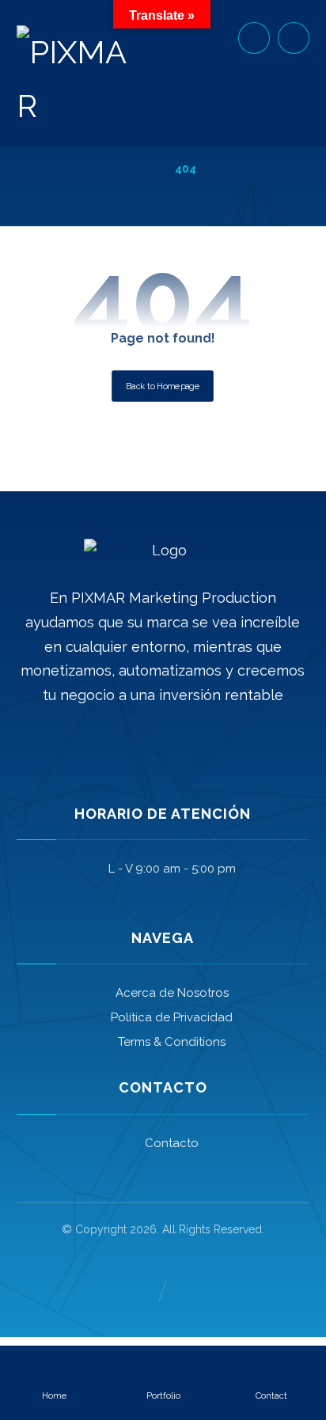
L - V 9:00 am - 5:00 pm (172, 868)
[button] (293, 38)
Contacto (172, 1143)
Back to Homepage (163, 386)
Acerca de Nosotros (172, 993)
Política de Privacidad (172, 1017)
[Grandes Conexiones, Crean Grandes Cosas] (72, 79)
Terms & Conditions (172, 1042)
